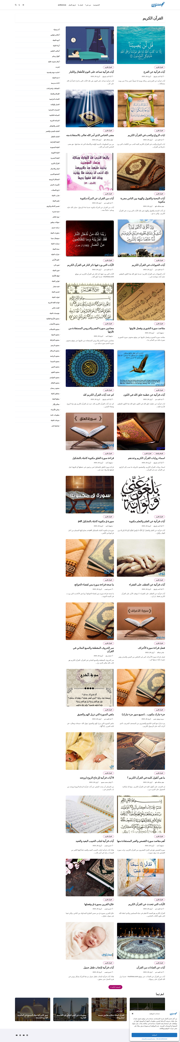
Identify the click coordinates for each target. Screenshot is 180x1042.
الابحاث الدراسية (54, 99)
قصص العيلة (55, 292)
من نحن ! (88, 5)
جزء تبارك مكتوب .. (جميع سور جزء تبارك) (143, 714)
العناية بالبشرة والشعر (52, 131)
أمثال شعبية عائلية (53, 62)
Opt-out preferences (161, 1038)
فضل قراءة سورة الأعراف (151, 647)
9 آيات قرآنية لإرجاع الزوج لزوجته (97, 777)
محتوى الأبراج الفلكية (52, 319)
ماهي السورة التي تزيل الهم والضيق (95, 714)
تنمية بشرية (55, 211)
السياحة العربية (54, 120)
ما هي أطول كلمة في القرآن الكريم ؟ (146, 777)
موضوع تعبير (55, 426)
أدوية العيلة (56, 40)
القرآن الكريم (159, 67)
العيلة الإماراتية (54, 142)
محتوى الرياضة (54, 356)
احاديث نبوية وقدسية (53, 72)
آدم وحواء (56, 29)
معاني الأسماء (55, 410)
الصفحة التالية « (115, 987)
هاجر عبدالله (160, 652)
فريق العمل (72, 5)
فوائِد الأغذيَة (55, 276)
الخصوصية (96, 5)
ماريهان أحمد (160, 333)
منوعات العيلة (55, 420)
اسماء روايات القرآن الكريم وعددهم (146, 458)
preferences (62, 5)
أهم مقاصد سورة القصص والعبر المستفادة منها (141, 841)
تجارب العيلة (55, 195)
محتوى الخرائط (54, 340)
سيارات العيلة (55, 244)
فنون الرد (56, 265)
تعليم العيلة (56, 201)
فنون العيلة (56, 270)
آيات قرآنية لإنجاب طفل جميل (98, 967)
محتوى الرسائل (54, 351)
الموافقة (154, 1035)
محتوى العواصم (54, 377)
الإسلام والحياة (159, 453)
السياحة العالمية (54, 115)
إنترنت (57, 67)
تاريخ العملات (55, 190)
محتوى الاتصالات (54, 329)
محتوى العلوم (55, 372)
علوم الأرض (55, 260)
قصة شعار (56, 286)
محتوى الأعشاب (54, 324)
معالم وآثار (56, 404)
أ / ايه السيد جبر (159, 140)
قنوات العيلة (55, 297)
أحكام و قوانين (55, 35)
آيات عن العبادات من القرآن (150, 967)
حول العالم (56, 217)
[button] (133, 1014)
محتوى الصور (55, 367)
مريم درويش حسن (158, 719)
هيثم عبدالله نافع (108, 140)
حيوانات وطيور (54, 222)
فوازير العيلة (55, 281)
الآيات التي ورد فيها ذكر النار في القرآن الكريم (90, 264)
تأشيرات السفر (54, 185)
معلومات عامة (54, 415)
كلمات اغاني (55, 308)
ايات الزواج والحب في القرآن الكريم (146, 135)
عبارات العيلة (55, 254)
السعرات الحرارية (54, 110)
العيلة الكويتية (55, 153)
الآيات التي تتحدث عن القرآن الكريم (146, 904)
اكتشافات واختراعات (52, 88)
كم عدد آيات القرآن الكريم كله (98, 394)
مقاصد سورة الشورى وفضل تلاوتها (147, 328)
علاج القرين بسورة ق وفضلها (99, 904)
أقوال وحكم (55, 56)
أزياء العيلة (56, 45)
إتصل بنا (80, 5)
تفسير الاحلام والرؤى (52, 206)
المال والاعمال (54, 169)
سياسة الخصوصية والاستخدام (148, 1038)
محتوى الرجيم (55, 345)
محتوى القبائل (55, 383)
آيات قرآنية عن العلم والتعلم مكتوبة (147, 521)
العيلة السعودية (54, 147)
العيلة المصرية (55, 158)
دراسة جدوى (55, 228)
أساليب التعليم (55, 51)
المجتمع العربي (54, 174)
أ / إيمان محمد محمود (107, 782)
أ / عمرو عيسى (108, 589)
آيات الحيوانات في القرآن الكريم (148, 264)
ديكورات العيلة (55, 233)
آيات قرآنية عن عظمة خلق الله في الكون (144, 394)
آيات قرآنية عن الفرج (154, 71)
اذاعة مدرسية (55, 83)
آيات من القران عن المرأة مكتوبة (97, 198)
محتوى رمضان (54, 388)
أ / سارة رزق (109, 656)
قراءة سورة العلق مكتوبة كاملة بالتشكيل (93, 458)
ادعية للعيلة (55, 78)
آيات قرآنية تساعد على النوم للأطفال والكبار (91, 71)
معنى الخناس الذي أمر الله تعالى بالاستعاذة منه (90, 135)
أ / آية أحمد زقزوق (159, 76)
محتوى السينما (54, 361)
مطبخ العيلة (55, 399)
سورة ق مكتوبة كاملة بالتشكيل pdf (96, 521)
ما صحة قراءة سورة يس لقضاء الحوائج (94, 584)
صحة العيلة (56, 249)
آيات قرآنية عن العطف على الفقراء (147, 584)
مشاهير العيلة (55, 393)
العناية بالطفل (55, 137)
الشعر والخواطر (54, 126)
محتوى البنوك (55, 335)
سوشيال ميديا (55, 238)
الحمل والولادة (55, 104)
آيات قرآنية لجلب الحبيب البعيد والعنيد (95, 841)
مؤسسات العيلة (54, 313)
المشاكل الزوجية (54, 179)
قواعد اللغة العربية (53, 302)
